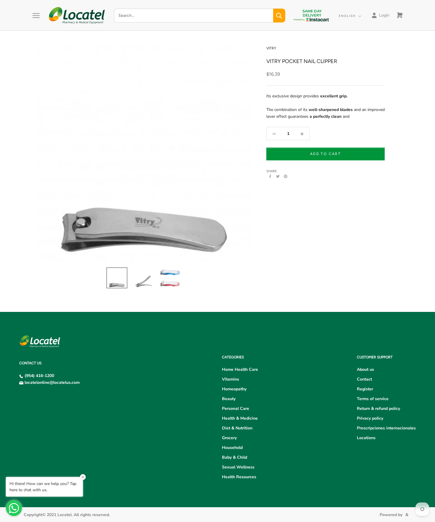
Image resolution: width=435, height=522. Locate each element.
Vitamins (230, 379)
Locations (366, 438)
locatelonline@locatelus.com (52, 382)
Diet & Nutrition (237, 428)
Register (365, 389)
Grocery (229, 438)
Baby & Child (234, 457)
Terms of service (373, 399)
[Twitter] (278, 176)
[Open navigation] (36, 15)
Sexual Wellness (238, 467)
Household (232, 447)
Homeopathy (234, 389)
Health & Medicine (240, 418)
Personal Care (235, 408)
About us (365, 369)
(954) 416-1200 (39, 375)
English (347, 16)
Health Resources (239, 477)
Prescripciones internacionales (386, 428)
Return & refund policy (378, 408)
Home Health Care (240, 369)
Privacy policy (370, 418)
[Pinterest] (285, 176)
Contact (364, 379)
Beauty (229, 399)
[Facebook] (270, 176)
